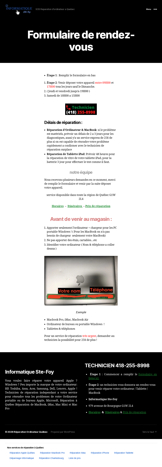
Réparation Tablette (123, 453)
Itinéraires (75, 206)
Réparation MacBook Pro (52, 453)
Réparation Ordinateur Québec (30, 432)
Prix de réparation (97, 206)
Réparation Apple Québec (22, 453)
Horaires (58, 206)
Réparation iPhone (100, 453)
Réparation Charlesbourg (51, 458)
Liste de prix (75, 458)
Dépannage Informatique (22, 458)
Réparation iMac (78, 453)
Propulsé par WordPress (63, 432)
